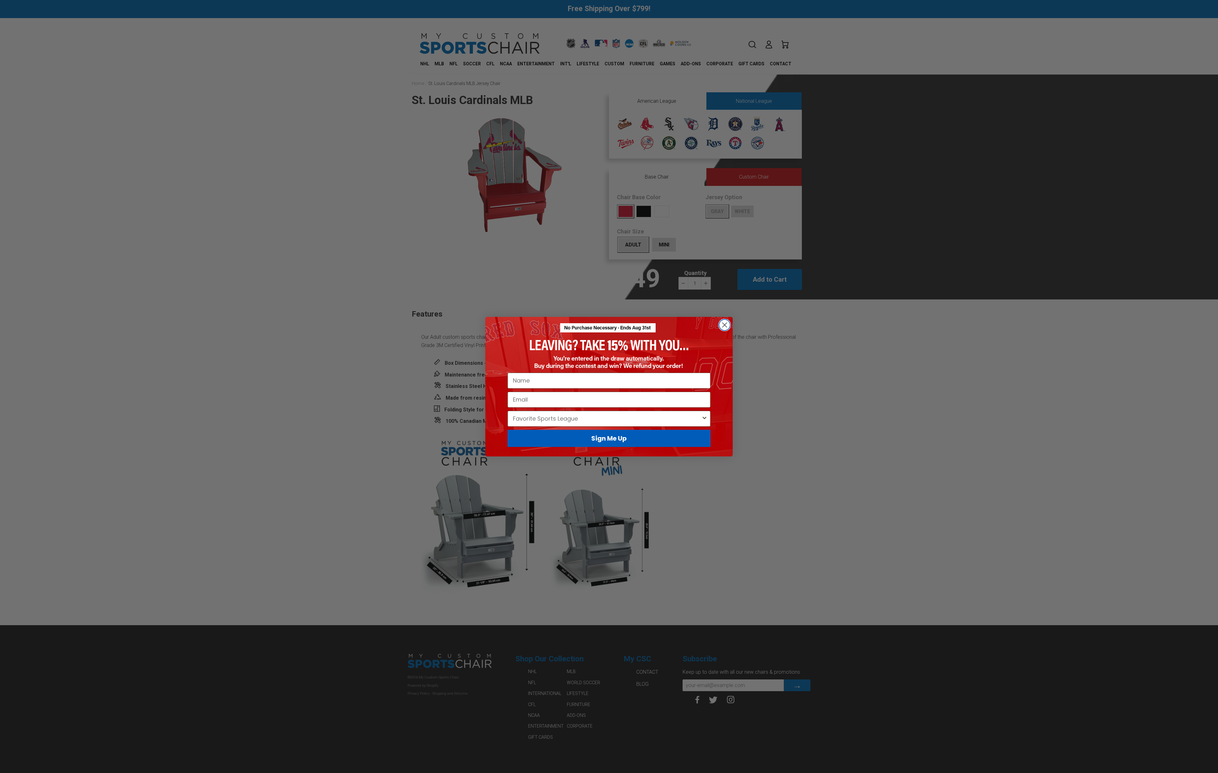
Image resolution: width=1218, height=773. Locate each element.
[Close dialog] (724, 325)
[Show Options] (704, 418)
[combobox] (607, 418)
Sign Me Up (609, 438)
